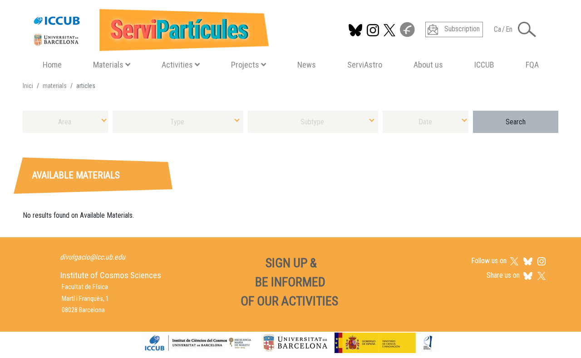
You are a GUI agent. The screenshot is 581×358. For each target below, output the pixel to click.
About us (428, 64)
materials (55, 85)
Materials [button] (108, 64)
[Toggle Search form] (527, 29)
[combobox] (65, 122)
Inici (28, 85)
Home (52, 64)
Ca (497, 29)
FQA (532, 64)
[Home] (147, 28)
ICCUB (484, 64)
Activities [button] (177, 64)
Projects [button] (245, 64)
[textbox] (65, 122)
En (509, 29)
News (306, 64)
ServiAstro (364, 64)
